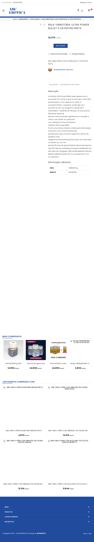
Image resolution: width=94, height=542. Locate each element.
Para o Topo (87, 534)
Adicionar (60, 46)
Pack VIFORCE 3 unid (58, 363)
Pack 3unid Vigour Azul (36, 363)
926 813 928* (17, 2)
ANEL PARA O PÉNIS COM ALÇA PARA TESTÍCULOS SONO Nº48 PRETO (68, 484)
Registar (83, 2)
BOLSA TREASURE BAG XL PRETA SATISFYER (80, 363)
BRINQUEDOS (23, 19)
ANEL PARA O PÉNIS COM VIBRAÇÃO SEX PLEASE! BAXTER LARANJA (23, 484)
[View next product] (44, 24)
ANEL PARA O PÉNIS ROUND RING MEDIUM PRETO (24, 430)
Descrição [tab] (53, 85)
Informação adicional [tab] (70, 85)
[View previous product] (40, 24)
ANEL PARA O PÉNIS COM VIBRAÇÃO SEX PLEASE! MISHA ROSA (68, 430)
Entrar (89, 2)
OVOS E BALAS (35, 19)
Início (15, 19)
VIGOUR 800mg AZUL (13, 363)
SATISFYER (72, 172)
